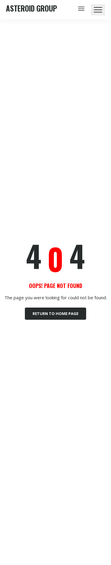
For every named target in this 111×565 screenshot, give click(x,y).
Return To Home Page (55, 313)
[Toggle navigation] (98, 9)
